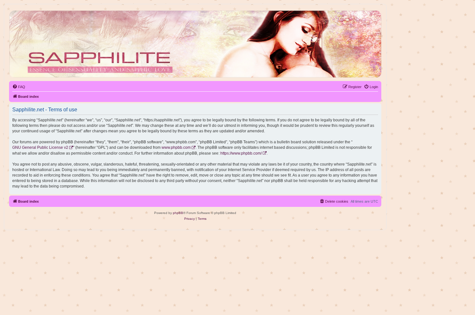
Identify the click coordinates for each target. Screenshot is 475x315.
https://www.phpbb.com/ (241, 153)
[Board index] (195, 44)
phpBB (178, 213)
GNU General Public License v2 (40, 147)
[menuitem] (18, 87)
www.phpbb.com (176, 147)
